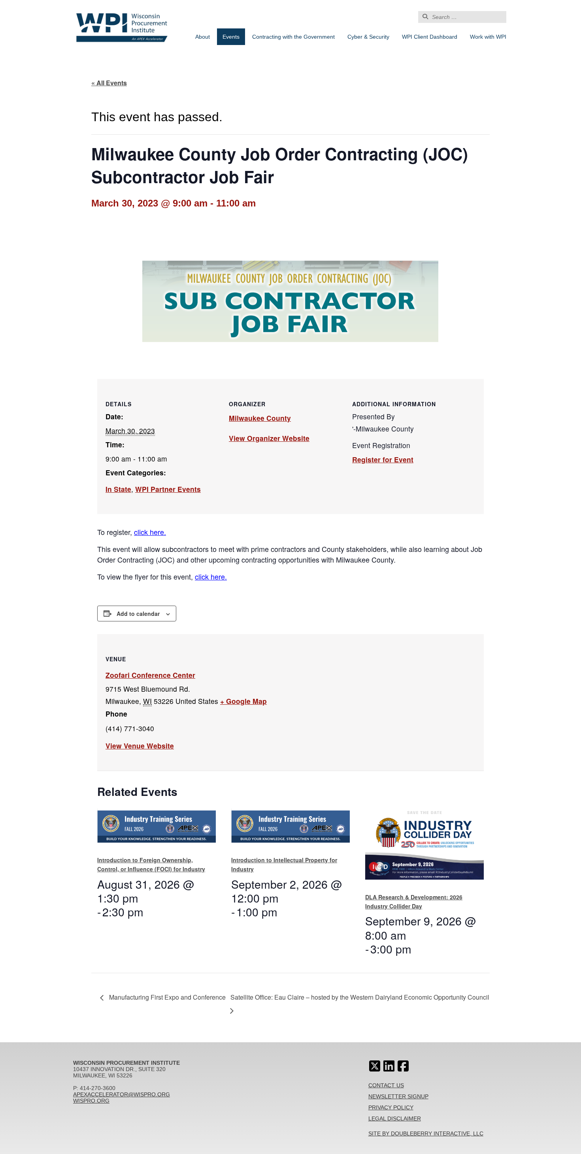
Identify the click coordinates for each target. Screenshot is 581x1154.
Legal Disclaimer (394, 1118)
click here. (150, 532)
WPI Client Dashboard (429, 37)
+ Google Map (243, 701)
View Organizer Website (269, 438)
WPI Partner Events (168, 489)
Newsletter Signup (398, 1096)
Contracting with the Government (293, 37)
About (202, 37)
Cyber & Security (368, 37)
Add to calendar (138, 613)
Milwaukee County (260, 418)
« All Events (109, 82)
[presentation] (156, 829)
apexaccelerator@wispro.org (121, 1094)
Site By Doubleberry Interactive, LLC (425, 1133)
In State (118, 489)
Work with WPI (488, 37)
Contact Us (386, 1085)
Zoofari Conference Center (150, 675)
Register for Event (382, 459)
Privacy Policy (390, 1107)
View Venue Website (140, 746)
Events (231, 37)
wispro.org (91, 1101)
